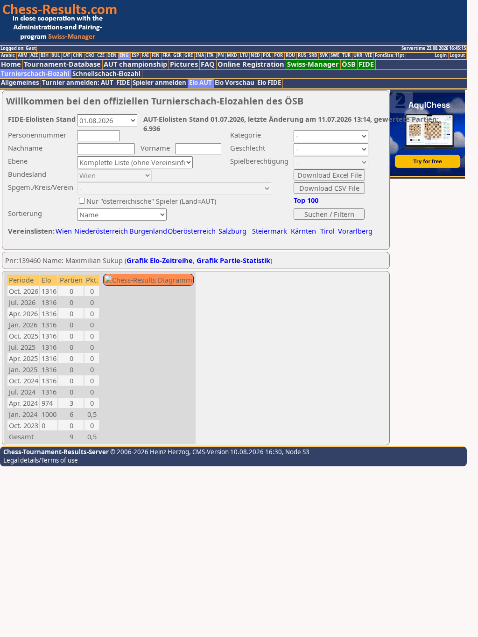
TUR (346, 55)
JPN (220, 55)
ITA (210, 55)
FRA (166, 55)
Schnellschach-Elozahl (106, 74)
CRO (89, 55)
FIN (156, 55)
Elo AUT (200, 83)
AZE (34, 55)
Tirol (327, 230)
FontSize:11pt (389, 55)
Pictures (184, 64)
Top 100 (306, 200)
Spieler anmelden (159, 83)
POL (267, 55)
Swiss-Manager (313, 64)
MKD (232, 55)
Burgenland (148, 230)
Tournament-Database (62, 64)
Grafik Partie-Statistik (233, 260)
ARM (23, 55)
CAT (66, 55)
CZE (101, 55)
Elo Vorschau (234, 83)
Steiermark (269, 230)
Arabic (8, 55)
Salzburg (232, 230)
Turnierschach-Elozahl (35, 74)
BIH (45, 55)
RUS (302, 55)
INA (200, 55)
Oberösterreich (192, 230)
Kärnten (303, 230)
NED (255, 55)
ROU (290, 55)
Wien (64, 230)
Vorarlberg (355, 230)
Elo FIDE (269, 83)
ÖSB (349, 64)
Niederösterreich (99, 230)
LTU (244, 55)
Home (11, 64)
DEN (112, 55)
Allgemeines (20, 83)
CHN (78, 55)
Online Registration (251, 64)
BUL (55, 55)
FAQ (208, 64)
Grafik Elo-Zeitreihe (160, 260)
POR (278, 55)
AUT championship (135, 64)
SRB (313, 55)
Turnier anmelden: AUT (77, 83)
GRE (188, 55)
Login (441, 55)
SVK (324, 55)
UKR (357, 55)
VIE (368, 55)
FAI (145, 55)
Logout (457, 55)
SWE (334, 55)
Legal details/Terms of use (40, 460)
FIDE (366, 64)
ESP (135, 55)
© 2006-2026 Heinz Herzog (149, 452)
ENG (124, 55)
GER (177, 55)
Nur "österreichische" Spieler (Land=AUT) (151, 201)
